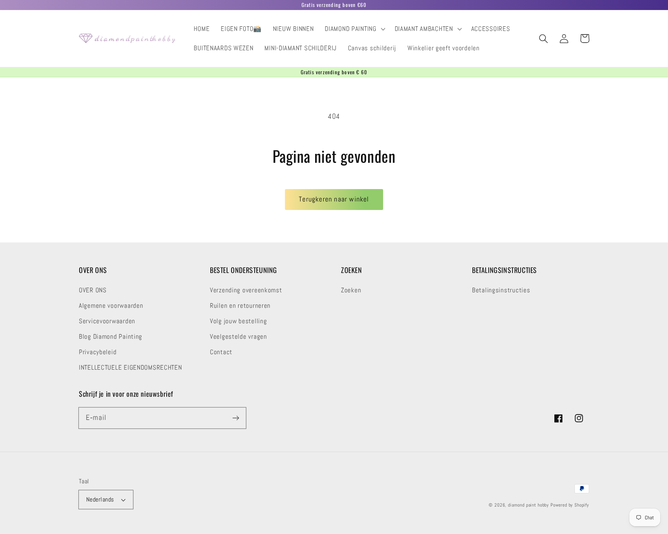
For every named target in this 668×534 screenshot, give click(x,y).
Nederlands (100, 499)
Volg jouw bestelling (238, 321)
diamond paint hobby (528, 505)
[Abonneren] (235, 418)
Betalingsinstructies (501, 290)
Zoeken (351, 290)
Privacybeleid (97, 352)
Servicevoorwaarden (107, 321)
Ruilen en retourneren (240, 306)
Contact (221, 352)
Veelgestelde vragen (238, 337)
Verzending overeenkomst (246, 290)
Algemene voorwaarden (111, 306)
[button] (354, 29)
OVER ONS (93, 290)
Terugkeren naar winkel (334, 198)
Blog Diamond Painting (110, 337)
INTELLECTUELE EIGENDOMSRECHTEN (130, 367)
